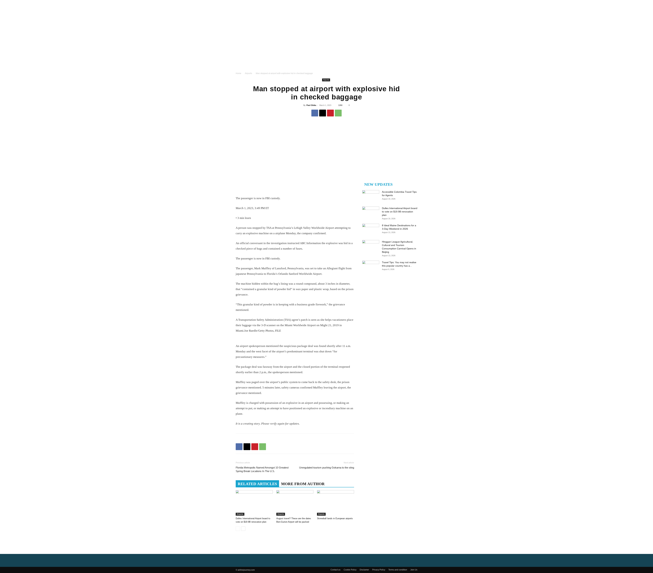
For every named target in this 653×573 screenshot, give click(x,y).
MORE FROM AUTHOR (303, 484)
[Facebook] (314, 113)
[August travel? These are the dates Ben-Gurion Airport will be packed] (294, 503)
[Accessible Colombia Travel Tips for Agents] (370, 196)
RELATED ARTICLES (257, 484)
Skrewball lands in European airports (335, 518)
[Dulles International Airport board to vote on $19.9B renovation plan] (254, 503)
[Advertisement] (326, 46)
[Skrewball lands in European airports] (335, 503)
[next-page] (243, 529)
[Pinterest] (330, 113)
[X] (322, 113)
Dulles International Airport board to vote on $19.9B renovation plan (399, 211)
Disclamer (364, 570)
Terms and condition (397, 570)
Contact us (335, 570)
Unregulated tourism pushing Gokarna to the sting (326, 467)
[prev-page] (238, 529)
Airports (248, 73)
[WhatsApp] (338, 113)
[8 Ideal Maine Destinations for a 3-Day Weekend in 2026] (370, 230)
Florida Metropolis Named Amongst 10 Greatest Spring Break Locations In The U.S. (262, 469)
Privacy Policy (378, 570)
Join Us (413, 570)
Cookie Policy (350, 570)
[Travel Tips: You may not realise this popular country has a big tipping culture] (370, 267)
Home (238, 73)
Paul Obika (311, 105)
